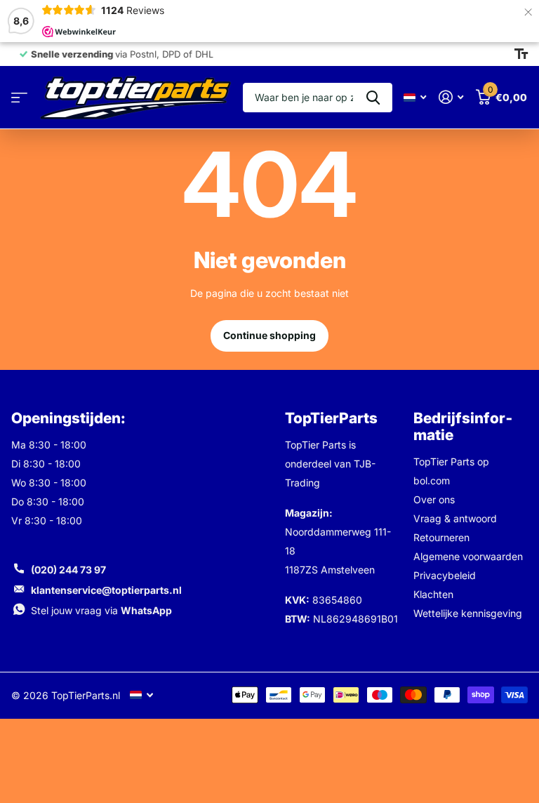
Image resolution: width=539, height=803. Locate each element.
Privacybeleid (444, 575)
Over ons (434, 499)
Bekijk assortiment (19, 98)
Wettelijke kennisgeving (467, 613)
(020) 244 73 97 (68, 570)
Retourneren (441, 537)
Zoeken (373, 97)
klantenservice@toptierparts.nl (106, 590)
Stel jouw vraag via (101, 610)
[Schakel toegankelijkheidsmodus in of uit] (521, 54)
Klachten (433, 594)
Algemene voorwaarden (468, 556)
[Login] (451, 97)
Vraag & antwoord (455, 518)
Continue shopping (269, 335)
